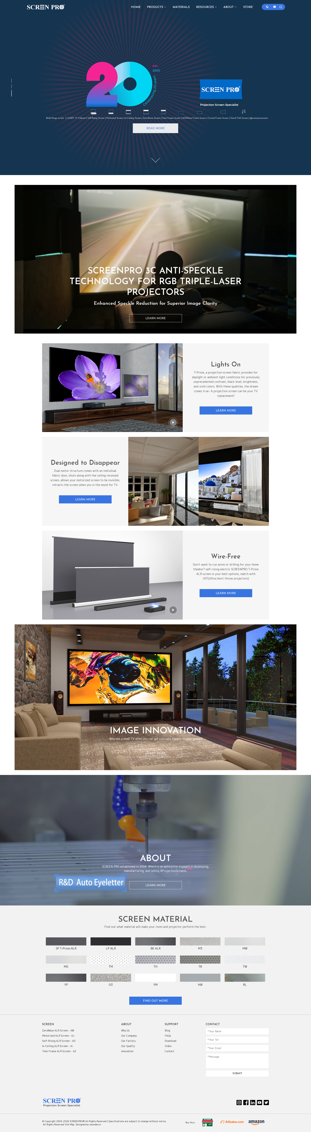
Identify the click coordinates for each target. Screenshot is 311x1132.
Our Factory (128, 1041)
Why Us (125, 1030)
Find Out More (155, 1001)
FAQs (168, 1035)
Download (170, 1041)
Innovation (127, 1051)
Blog (167, 1030)
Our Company (129, 1035)
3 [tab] (12, 93)
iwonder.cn (95, 1124)
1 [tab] (12, 80)
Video (168, 1046)
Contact (169, 1051)
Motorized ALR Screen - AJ (58, 1035)
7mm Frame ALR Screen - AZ (59, 1051)
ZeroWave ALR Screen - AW (58, 1030)
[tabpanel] (155, 87)
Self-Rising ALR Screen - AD (58, 1041)
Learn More (155, 318)
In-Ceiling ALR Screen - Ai (57, 1046)
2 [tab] (12, 85)
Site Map (69, 1124)
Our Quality (128, 1046)
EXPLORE (155, 128)
